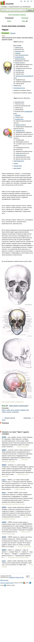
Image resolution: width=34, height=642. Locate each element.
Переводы (24, 18)
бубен (3, 410)
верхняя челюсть (20, 59)
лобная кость (19, 47)
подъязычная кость (19, 88)
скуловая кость (19, 57)
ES (28, 1)
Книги (9, 21)
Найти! (30, 10)
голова (8, 410)
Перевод (12, 33)
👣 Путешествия (4, 580)
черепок (9, 412)
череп (4, 479)
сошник (16, 163)
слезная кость (18, 165)
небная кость (17, 85)
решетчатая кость (19, 161)
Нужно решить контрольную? (18, 405)
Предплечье (27, 418)
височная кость (19, 102)
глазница (17, 53)
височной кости (23, 55)
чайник (4, 412)
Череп (4, 492)
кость (12, 410)
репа (27, 410)
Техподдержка (11, 577)
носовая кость (20, 70)
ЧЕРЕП (4, 437)
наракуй (22, 410)
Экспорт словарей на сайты (6, 582)
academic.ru (7, 3)
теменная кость (19, 51)
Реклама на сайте (20, 577)
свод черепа (17, 168)
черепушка (15, 412)
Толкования (9, 18)
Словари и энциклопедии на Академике (15, 7)
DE (25, 1)
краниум (17, 410)
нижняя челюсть (20, 62)
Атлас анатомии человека (17, 15)
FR (31, 1)
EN (21, 1)
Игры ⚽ (25, 21)
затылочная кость (21, 155)
